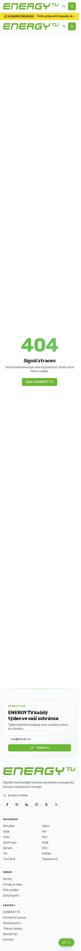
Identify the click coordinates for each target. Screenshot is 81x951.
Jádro (45, 826)
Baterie (8, 848)
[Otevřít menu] (72, 6)
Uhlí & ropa (10, 842)
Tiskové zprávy (12, 928)
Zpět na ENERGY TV (39, 382)
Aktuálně (9, 826)
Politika (46, 853)
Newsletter (10, 934)
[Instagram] (36, 804)
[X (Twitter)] (46, 804)
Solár (6, 831)
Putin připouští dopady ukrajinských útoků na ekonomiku (56, 16)
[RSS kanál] (56, 804)
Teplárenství (50, 859)
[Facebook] (7, 804)
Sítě (44, 848)
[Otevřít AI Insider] (66, 942)
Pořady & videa (12, 884)
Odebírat (43, 747)
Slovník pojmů (12, 923)
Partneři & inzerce (14, 917)
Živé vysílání (10, 890)
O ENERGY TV (11, 912)
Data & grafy (11, 895)
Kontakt (8, 939)
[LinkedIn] (27, 804)
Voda (6, 837)
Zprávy (7, 879)
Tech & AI (9, 859)
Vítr (44, 831)
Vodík (45, 842)
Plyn (44, 837)
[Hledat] (63, 6)
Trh (5, 853)
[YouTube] (17, 804)
